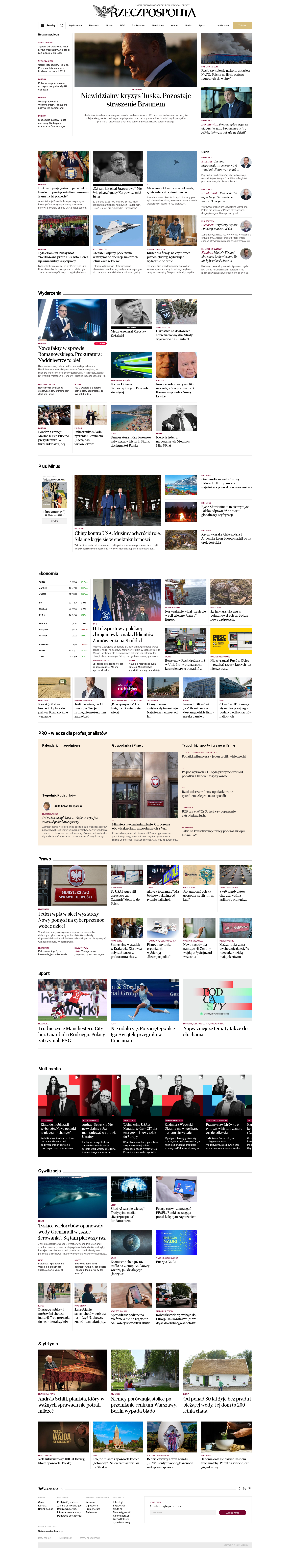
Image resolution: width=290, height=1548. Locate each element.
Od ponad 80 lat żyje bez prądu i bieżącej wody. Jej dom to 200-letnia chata (217, 1462)
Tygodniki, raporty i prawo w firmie (208, 751)
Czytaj (54, 521)
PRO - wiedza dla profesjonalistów (72, 739)
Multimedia (49, 1126)
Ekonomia (94, 25)
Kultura (174, 25)
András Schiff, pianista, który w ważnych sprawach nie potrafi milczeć (71, 1462)
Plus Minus (158, 25)
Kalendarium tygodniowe (61, 751)
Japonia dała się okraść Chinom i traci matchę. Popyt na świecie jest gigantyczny (225, 1520)
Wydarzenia (75, 25)
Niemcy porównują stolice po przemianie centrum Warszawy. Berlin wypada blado (144, 1462)
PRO (122, 25)
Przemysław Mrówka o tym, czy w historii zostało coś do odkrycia (239, 1186)
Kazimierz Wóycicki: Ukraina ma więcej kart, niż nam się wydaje (192, 1186)
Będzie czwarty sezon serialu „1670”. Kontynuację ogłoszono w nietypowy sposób (170, 1520)
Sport (202, 25)
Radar (188, 25)
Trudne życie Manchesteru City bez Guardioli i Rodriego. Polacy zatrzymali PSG (71, 1092)
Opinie (205, 152)
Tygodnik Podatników (59, 801)
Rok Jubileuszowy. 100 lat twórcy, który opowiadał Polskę (61, 1518)
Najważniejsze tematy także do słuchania (215, 1089)
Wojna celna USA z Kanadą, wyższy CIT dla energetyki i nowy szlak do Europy (147, 1188)
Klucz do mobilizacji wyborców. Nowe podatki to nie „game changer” (58, 1186)
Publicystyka (138, 25)
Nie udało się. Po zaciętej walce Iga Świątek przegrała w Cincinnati (143, 1092)
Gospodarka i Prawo (127, 751)
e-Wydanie (223, 25)
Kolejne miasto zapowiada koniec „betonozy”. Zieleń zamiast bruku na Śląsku (116, 1520)
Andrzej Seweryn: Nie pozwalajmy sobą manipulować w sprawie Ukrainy (103, 1188)
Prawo (109, 25)
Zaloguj (242, 25)
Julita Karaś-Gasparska (68, 811)
